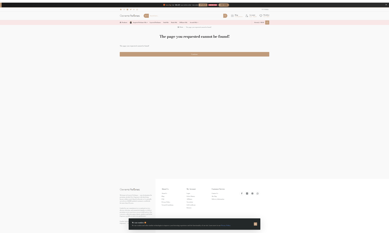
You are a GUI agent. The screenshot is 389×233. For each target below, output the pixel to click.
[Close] (386, 4)
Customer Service (218, 189)
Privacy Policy (225, 225)
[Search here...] (225, 16)
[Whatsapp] (137, 9)
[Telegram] (131, 9)
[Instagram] (127, 9)
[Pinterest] (134, 9)
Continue (194, 54)
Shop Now (223, 5)
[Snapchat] (124, 9)
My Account (191, 189)
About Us (165, 189)
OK (255, 224)
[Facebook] (121, 9)
